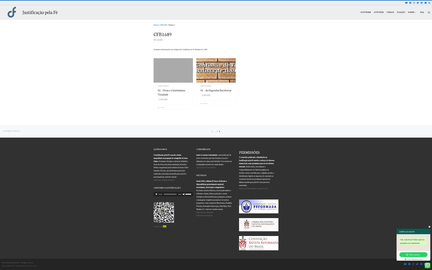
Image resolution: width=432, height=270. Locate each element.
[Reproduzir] (156, 194)
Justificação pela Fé (13, 262)
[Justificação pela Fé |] (12, 11)
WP (13, 266)
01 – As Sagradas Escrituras (215, 90)
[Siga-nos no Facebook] (422, 2)
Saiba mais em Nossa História (164, 180)
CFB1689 (163, 25)
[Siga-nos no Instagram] (414, 2)
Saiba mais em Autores (204, 215)
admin (163, 107)
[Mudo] (184, 194)
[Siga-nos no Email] (426, 2)
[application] (173, 194)
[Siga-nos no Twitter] (418, 2)
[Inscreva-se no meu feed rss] (429, 2)
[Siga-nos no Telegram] (410, 2)
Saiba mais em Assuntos (204, 212)
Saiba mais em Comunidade (206, 167)
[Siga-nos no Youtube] (406, 2)
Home (156, 25)
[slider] (189, 194)
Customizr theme (32, 266)
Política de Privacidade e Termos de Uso (253, 188)
